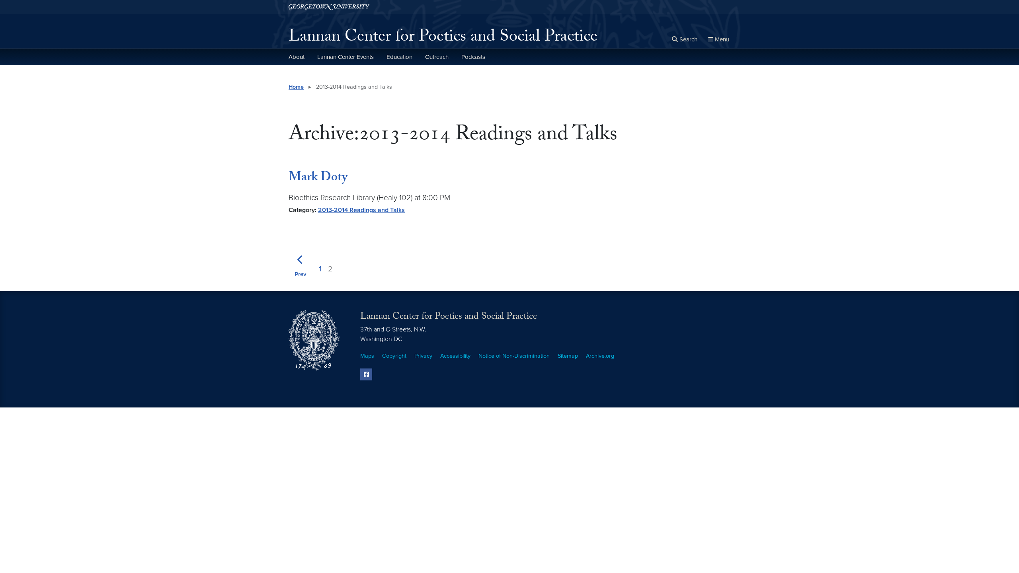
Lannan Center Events (345, 56)
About (297, 56)
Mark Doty (318, 178)
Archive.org (600, 356)
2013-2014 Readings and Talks (361, 210)
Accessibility (455, 356)
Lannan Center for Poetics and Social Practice (443, 38)
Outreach (437, 56)
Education (399, 56)
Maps (367, 356)
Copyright (394, 356)
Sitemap (568, 356)
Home (296, 87)
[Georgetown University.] (329, 7)
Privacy (423, 356)
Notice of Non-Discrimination (514, 356)
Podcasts (473, 56)
